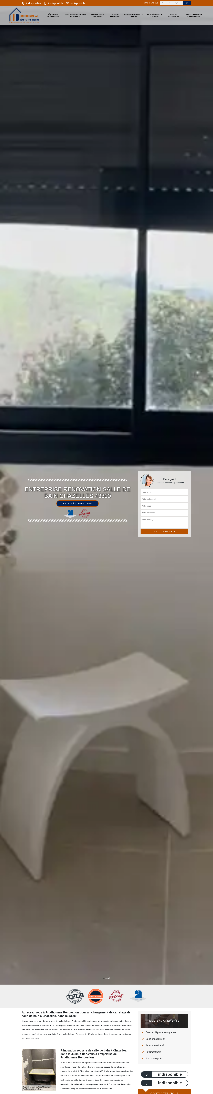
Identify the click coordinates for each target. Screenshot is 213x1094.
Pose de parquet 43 (115, 15)
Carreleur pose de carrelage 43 (193, 15)
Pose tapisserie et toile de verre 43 (75, 15)
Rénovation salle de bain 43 (133, 15)
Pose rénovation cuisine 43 (154, 15)
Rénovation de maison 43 (97, 15)
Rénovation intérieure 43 (53, 15)
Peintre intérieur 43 (173, 15)
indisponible (33, 3)
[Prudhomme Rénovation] (24, 15)
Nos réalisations (77, 503)
